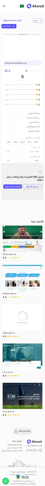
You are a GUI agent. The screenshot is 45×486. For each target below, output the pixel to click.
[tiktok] (37, 450)
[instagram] (34, 450)
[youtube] (28, 450)
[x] (31, 450)
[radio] (39, 71)
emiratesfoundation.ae (16, 63)
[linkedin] (40, 450)
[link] (35, 6)
